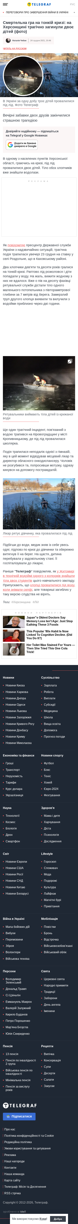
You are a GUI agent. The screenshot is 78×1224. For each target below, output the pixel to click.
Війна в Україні (13, 918)
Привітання (51, 906)
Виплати (49, 698)
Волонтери (13, 952)
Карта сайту (12, 1180)
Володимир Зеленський (13, 981)
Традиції (49, 991)
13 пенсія (12, 1054)
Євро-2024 (51, 788)
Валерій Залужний (18, 1008)
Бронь (48, 933)
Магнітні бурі (52, 899)
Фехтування (52, 795)
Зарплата (50, 685)
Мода (47, 874)
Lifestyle (47, 853)
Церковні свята (54, 979)
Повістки (50, 926)
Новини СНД (14, 880)
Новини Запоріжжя (18, 717)
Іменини (49, 1011)
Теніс (47, 776)
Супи (47, 1066)
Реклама (10, 1154)
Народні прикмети (56, 985)
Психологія (51, 834)
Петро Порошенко (18, 1020)
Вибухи (10, 933)
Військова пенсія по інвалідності (19, 1072)
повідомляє (16, 245)
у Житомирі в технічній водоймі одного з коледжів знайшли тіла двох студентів (39, 576)
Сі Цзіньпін (13, 995)
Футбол (49, 763)
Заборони (50, 998)
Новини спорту (52, 755)
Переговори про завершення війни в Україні (37, 12)
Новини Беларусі (17, 893)
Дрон (9, 834)
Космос (10, 822)
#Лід (36, 602)
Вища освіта (52, 723)
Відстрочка (51, 939)
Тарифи (11, 782)
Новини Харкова (17, 691)
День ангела (52, 1004)
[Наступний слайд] (74, 12)
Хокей (48, 782)
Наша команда (14, 1174)
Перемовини (14, 939)
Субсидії (49, 704)
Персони (9, 971)
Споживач (51, 868)
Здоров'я (47, 807)
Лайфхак (50, 893)
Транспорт (13, 769)
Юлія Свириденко (18, 1033)
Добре (58, 1218)
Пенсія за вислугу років (18, 1088)
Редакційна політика (18, 1142)
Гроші (9, 763)
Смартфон (13, 841)
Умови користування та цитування (27, 1148)
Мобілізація (49, 918)
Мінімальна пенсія (18, 1080)
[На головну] (39, 4)
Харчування (52, 822)
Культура (50, 887)
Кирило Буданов (17, 1014)
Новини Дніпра (16, 698)
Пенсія (8, 1046)
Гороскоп (50, 861)
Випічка (49, 1054)
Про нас (9, 1129)
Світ (6, 853)
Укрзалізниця (14, 795)
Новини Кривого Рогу (20, 723)
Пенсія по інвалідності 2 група (21, 1062)
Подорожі (50, 880)
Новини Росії (14, 874)
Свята (45, 971)
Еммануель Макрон (19, 1001)
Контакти (10, 1167)
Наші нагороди (14, 1161)
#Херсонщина (20, 602)
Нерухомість (14, 776)
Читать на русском (14, 48)
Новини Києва (15, 685)
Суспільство (50, 677)
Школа (48, 717)
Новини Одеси (15, 704)
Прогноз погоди (54, 736)
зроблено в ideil (14, 1212)
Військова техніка (17, 958)
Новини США (15, 868)
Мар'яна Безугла (17, 1027)
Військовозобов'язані (58, 945)
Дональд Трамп (16, 988)
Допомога (50, 730)
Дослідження (52, 841)
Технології (12, 815)
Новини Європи (16, 861)
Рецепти (47, 1046)
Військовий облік (55, 952)
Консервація (52, 1060)
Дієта (47, 828)
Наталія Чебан (19, 40)
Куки (43, 1218)
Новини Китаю (15, 887)
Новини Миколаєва (19, 742)
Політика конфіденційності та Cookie (29, 1135)
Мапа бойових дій (18, 926)
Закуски (49, 1086)
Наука (7, 807)
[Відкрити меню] (5, 4)
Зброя (10, 945)
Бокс (47, 769)
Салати (49, 1079)
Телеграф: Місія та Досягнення (25, 1186)
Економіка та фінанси (18, 755)
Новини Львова (16, 711)
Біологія (11, 828)
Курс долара (14, 788)
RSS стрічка (12, 1193)
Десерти (49, 1073)
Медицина (51, 711)
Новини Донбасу (17, 730)
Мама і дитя (52, 815)
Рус (72, 4)
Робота (49, 691)
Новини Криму (15, 736)
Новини (8, 677)
